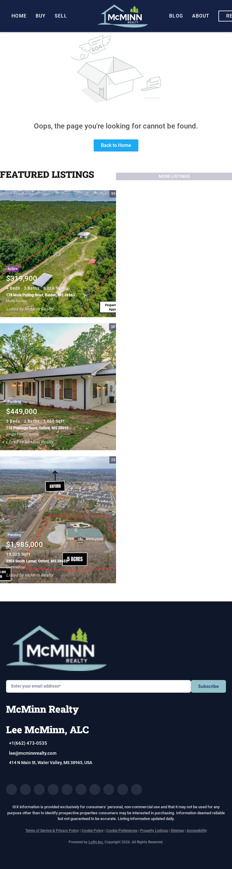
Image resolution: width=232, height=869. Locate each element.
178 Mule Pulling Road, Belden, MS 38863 (40, 295)
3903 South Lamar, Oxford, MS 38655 (37, 561)
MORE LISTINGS (174, 176)
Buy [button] (41, 16)
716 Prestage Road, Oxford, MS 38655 (37, 428)
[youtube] (94, 789)
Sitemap (177, 830)
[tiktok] (108, 789)
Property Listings (154, 830)
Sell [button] (61, 16)
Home (18, 16)
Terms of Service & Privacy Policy (52, 830)
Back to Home (116, 145)
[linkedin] (25, 789)
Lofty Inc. (96, 842)
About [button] (201, 16)
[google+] (136, 789)
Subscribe (208, 686)
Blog (176, 16)
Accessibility (197, 830)
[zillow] (53, 789)
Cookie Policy (93, 830)
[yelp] (67, 789)
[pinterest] (122, 789)
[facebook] (11, 789)
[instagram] (81, 789)
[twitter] (39, 789)
